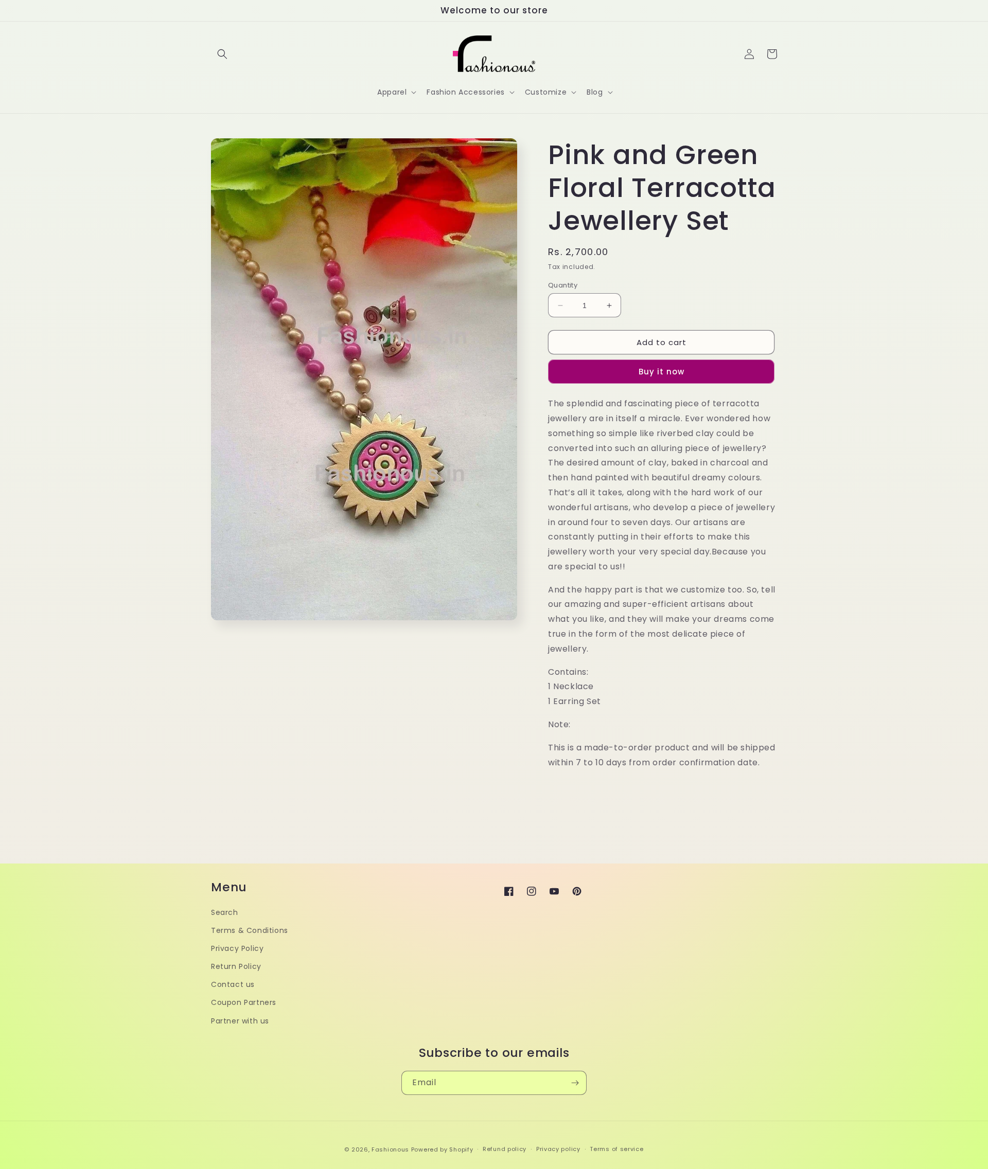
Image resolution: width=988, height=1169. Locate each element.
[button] (222, 54)
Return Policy (236, 966)
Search (224, 912)
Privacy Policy (237, 948)
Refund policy (504, 1149)
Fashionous (390, 1149)
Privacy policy (558, 1149)
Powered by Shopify (442, 1149)
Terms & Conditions (249, 930)
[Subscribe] (574, 1083)
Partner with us (240, 1021)
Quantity (562, 285)
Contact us (233, 984)
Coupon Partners (243, 1002)
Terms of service (616, 1149)
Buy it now (661, 371)
